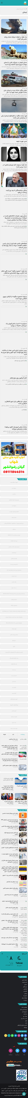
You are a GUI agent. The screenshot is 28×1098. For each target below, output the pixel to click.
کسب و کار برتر (24, 1018)
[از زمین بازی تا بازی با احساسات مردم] (7, 796)
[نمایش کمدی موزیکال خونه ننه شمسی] (23, 815)
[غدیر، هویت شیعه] (14, 130)
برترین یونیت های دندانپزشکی (14, 500)
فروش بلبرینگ (14, 629)
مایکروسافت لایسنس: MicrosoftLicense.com (14, 623)
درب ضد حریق (14, 587)
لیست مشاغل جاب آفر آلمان (12, 882)
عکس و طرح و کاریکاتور (22, 1025)
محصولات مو (14, 488)
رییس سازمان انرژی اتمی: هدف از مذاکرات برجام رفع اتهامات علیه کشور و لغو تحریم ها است (14, 352)
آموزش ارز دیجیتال (14, 716)
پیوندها (25, 1027)
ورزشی (25, 993)
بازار (26, 1023)
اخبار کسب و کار (14, 675)
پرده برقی (14, 529)
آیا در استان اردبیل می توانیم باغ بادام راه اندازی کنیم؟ (10, 914)
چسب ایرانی (14, 722)
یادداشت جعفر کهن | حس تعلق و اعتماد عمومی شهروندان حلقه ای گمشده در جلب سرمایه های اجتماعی (10, 747)
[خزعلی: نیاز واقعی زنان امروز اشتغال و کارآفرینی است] (14, 390)
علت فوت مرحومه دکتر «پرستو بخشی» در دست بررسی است (15, 166)
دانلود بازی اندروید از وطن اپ (14, 511)
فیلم (26, 1021)
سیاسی (25, 984)
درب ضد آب (14, 670)
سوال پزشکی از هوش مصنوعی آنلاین (10, 765)
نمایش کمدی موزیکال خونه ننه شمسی (10, 813)
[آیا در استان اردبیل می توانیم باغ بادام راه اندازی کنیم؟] (23, 916)
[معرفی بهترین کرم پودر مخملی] (23, 909)
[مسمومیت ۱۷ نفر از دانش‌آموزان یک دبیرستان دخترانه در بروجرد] (14, 313)
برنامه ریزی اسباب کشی (14, 634)
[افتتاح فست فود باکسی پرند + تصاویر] (23, 877)
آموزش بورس (14, 693)
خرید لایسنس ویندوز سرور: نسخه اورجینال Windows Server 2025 (14, 593)
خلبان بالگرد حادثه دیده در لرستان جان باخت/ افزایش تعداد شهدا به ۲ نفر (15, 91)
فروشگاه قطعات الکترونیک (14, 705)
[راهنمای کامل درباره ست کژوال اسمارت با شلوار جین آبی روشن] (23, 856)
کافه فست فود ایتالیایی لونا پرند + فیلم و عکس (9, 848)
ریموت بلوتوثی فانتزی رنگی (14, 658)
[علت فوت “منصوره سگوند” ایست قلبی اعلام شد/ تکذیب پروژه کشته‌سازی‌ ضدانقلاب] (14, 260)
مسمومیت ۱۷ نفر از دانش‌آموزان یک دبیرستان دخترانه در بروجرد (16, 325)
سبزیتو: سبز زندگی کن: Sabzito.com (14, 535)
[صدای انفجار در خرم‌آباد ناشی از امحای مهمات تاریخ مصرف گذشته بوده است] (14, 52)
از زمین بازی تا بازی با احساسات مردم (8, 802)
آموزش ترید (14, 687)
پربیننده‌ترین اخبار (23, 1009)
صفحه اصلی (24, 980)
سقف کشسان (14, 582)
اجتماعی (25, 989)
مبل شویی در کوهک (14, 605)
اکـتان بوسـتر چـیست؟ (14, 564)
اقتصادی (25, 991)
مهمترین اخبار (24, 1007)
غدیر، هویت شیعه (21, 141)
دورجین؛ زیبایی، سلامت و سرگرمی (14, 546)
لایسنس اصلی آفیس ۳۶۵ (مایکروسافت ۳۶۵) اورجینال (14, 652)
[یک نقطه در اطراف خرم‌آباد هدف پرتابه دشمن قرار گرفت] (14, 26)
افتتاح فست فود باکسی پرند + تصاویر (10, 875)
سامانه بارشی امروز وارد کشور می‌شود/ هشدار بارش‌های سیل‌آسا (16, 428)
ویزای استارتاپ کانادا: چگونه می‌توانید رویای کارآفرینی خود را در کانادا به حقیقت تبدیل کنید (9, 929)
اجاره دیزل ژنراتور (14, 599)
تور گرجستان (14, 552)
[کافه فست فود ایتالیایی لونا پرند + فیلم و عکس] (23, 849)
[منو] (2, 3)
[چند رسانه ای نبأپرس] (22, 741)
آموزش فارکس (14, 711)
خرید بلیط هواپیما (14, 664)
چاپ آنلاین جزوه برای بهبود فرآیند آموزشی (11, 833)
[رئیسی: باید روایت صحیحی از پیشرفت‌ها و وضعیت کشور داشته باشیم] (22, 754)
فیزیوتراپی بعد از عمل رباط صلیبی (11, 894)
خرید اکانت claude (14, 541)
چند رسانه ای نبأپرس (13, 739)
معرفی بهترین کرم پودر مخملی (12, 907)
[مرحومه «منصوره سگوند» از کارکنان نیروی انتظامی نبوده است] (14, 286)
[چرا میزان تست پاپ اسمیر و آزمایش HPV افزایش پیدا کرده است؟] (23, 822)
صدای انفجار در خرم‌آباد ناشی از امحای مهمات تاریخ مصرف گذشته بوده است (15, 63)
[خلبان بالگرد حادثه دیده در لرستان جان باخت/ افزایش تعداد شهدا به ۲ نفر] (14, 78)
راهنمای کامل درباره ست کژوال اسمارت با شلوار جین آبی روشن (10, 854)
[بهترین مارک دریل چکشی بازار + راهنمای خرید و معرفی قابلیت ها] (23, 923)
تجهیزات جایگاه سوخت (14, 482)
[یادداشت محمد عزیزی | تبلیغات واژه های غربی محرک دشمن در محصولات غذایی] (7, 781)
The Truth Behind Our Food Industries (14, 570)
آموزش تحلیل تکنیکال (14, 699)
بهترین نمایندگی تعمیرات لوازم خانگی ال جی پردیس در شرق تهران (10, 861)
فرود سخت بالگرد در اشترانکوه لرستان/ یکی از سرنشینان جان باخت (14, 117)
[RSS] (25, 1038)
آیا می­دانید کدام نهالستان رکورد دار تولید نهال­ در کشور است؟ (10, 901)
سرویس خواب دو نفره (14, 728)
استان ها (21, 9)
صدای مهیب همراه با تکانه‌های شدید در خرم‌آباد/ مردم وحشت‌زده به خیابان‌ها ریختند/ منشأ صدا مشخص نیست (15, 218)
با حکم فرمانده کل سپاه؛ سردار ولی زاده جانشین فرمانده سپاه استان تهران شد (10, 759)
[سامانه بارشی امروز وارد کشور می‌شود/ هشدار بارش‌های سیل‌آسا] (14, 416)
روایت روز (25, 1016)
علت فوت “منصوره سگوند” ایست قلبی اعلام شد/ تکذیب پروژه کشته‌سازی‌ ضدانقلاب (14, 272)
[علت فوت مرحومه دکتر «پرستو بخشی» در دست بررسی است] (14, 154)
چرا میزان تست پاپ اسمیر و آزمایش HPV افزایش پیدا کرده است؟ (9, 820)
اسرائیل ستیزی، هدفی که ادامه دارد (22, 786)
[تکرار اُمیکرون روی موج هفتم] (14, 367)
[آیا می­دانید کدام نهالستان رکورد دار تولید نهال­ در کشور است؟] (23, 903)
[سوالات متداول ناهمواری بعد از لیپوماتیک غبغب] (23, 946)
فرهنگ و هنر (24, 998)
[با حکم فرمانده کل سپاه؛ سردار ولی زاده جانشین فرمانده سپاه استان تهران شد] (22, 761)
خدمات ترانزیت (14, 576)
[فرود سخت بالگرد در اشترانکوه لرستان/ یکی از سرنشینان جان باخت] (14, 105)
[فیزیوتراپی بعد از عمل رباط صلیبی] (23, 896)
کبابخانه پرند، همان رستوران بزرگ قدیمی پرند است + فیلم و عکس (10, 827)
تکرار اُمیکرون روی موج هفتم (18, 378)
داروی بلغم (14, 640)
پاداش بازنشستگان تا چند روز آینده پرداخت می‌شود (16, 191)
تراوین (14, 646)
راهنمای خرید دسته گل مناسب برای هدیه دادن (9, 938)
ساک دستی (14, 681)
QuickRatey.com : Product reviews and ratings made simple (14, 611)
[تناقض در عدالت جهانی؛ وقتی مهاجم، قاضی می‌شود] (21, 796)
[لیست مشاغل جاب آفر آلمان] (23, 884)
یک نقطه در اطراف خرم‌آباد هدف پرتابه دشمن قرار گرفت (15, 38)
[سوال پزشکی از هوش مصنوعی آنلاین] (22, 767)
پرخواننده (23, 734)
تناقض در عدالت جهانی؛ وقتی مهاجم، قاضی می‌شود (21, 802)
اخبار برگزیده (24, 982)
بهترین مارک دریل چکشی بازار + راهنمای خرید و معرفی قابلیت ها (10, 921)
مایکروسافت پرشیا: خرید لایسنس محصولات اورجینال (14, 617)
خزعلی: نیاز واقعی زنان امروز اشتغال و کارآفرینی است (16, 402)
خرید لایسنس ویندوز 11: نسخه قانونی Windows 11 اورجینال (14, 523)
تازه (13, 734)
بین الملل (25, 987)
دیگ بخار (14, 494)
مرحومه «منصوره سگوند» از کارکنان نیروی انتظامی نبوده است (15, 297)
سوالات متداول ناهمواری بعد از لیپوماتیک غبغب (9, 944)
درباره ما (25, 1000)
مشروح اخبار (24, 1012)
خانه (25, 9)
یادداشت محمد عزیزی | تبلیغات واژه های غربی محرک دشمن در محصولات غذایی (7, 787)
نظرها (4, 734)
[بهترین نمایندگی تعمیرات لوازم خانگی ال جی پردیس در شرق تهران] (23, 862)
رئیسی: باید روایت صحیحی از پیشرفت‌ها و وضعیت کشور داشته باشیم (10, 753)
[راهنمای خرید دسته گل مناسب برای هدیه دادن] (23, 939)
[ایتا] (5, 1035)
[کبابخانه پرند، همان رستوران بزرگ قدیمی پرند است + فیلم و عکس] (23, 828)
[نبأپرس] (25, 3)
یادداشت (25, 1014)
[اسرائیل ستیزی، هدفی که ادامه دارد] (21, 781)
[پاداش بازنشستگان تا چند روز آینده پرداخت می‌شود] (14, 179)
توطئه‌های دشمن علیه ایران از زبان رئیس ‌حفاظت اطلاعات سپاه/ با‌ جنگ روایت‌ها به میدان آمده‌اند (14, 245)
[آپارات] (9, 1035)
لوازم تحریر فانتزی (14, 558)
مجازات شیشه (14, 517)
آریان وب (10, 1086)
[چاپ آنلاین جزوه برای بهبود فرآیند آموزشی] (23, 834)
